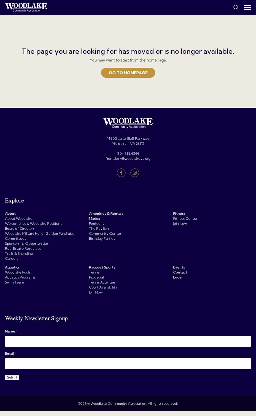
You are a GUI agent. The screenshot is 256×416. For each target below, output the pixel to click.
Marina (94, 218)
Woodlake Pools (17, 272)
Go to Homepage (128, 72)
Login (177, 277)
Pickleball (96, 277)
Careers (11, 258)
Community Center (105, 233)
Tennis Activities (102, 282)
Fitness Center (185, 218)
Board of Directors (19, 228)
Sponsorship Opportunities (26, 243)
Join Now (180, 223)
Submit (12, 377)
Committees (15, 238)
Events (179, 267)
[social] (121, 172)
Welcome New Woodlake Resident (33, 223)
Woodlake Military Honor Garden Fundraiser (40, 233)
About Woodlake (18, 218)
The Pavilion (99, 228)
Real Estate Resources (23, 248)
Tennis (94, 272)
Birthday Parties (102, 238)
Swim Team (14, 282)
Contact (180, 272)
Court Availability (103, 287)
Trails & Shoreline (19, 253)
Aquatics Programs (20, 277)
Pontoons (96, 223)
